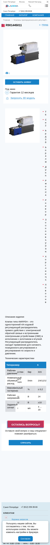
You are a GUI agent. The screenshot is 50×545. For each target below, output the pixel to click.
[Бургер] (46, 5)
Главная (9, 15)
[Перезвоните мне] (30, 5)
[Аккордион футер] (47, 507)
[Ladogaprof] (11, 5)
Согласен (25, 539)
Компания (38, 15)
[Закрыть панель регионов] (47, 2)
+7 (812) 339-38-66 (25, 11)
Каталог (23, 15)
